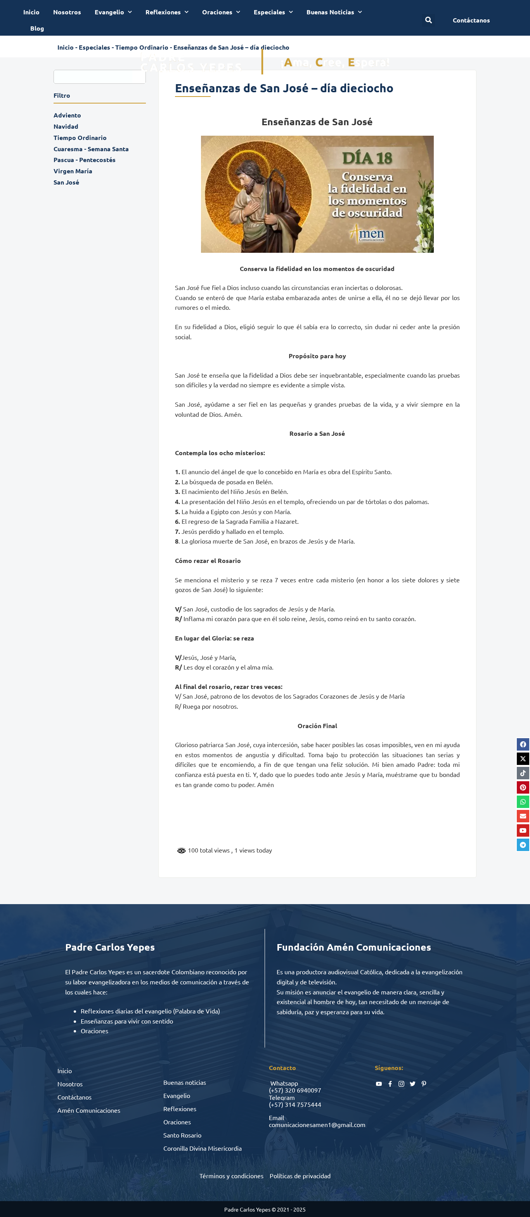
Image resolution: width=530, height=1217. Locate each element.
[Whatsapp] (523, 802)
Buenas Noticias (330, 12)
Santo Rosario (182, 1135)
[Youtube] (523, 830)
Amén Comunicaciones (88, 1110)
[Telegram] (523, 845)
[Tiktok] (523, 773)
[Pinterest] (523, 787)
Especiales (269, 12)
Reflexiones (163, 12)
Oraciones (217, 12)
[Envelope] (523, 816)
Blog (37, 28)
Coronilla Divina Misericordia (202, 1148)
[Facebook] (523, 744)
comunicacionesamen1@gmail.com (317, 1124)
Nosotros (67, 12)
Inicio (31, 12)
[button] (428, 20)
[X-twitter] (523, 759)
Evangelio (109, 12)
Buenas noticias (184, 1082)
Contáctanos (74, 1097)
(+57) (276, 1090)
